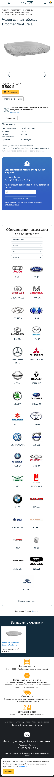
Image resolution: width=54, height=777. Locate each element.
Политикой (23, 766)
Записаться (11, 118)
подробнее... (15, 112)
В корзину (12, 92)
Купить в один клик (12, 98)
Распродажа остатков (40, 722)
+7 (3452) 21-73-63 (17, 180)
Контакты (38, 725)
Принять (8, 771)
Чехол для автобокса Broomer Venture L (10, 643)
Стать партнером (26, 725)
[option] (15, 75)
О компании (9, 722)
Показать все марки (27, 601)
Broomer (35, 611)
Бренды (15, 725)
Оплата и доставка (23, 722)
